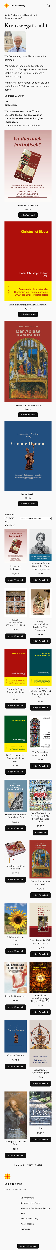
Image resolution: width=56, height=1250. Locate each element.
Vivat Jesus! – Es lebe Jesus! (15, 1143)
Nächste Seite (34, 1164)
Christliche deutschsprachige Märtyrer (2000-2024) (40, 998)
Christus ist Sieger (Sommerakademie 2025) (15, 692)
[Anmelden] (42, 5)
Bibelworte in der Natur (15, 938)
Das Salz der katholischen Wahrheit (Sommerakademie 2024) (40, 692)
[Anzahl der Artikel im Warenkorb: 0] (49, 5)
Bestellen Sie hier (13, 115)
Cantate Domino (15, 1055)
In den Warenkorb (28, 215)
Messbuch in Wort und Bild (15, 867)
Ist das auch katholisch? (15, 567)
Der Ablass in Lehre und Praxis (40, 882)
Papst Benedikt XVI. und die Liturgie (40, 941)
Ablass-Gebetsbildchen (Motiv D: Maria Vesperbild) (40, 625)
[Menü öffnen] (35, 5)
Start (6, 15)
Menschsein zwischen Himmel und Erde (15, 816)
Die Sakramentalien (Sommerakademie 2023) (15, 758)
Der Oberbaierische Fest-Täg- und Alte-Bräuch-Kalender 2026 (40, 817)
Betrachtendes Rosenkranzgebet (40, 1071)
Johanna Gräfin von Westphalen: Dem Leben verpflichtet (40, 566)
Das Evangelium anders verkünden (40, 753)
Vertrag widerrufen (28, 1246)
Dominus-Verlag (17, 5)
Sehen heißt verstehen (15, 996)
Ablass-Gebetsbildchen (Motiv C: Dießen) (15, 623)
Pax (40, 1128)
